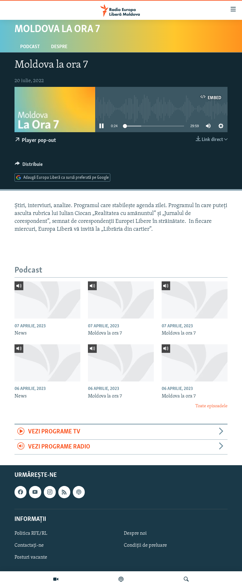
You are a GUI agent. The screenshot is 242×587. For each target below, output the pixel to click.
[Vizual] (55, 579)
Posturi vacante (30, 557)
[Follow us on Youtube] (35, 492)
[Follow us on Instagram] (50, 492)
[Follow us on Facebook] (20, 492)
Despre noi (135, 533)
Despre (59, 46)
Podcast (30, 46)
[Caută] (186, 579)
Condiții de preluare (145, 545)
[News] (47, 300)
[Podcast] (121, 579)
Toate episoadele (211, 406)
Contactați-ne (29, 545)
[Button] (29, 166)
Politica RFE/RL (30, 533)
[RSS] (64, 492)
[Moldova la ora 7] (121, 300)
